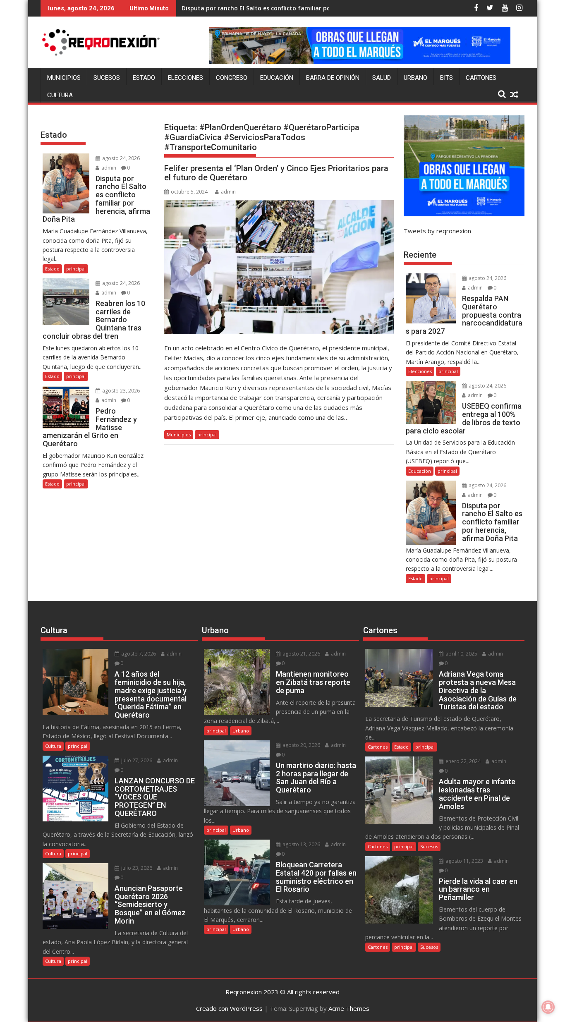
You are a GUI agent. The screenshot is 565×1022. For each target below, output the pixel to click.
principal (207, 434)
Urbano (415, 77)
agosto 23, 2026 (120, 390)
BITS (446, 77)
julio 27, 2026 (136, 760)
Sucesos (106, 77)
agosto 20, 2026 (300, 745)
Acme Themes (348, 1008)
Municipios (64, 77)
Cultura (60, 95)
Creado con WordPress (229, 1008)
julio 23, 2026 (136, 867)
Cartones (481, 77)
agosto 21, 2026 (300, 653)
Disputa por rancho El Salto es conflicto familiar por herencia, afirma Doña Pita (297, 8)
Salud (381, 77)
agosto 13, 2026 (300, 844)
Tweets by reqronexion (437, 231)
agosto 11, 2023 (463, 860)
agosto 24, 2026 (120, 158)
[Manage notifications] (548, 1007)
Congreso (231, 77)
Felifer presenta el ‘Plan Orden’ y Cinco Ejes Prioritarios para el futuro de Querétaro (276, 172)
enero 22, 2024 (462, 761)
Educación (276, 77)
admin (228, 191)
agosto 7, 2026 (138, 653)
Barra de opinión (332, 77)
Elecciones (185, 77)
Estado (144, 77)
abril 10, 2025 (460, 653)
